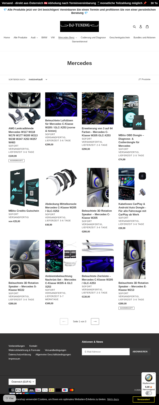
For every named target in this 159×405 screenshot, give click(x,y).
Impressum (14, 358)
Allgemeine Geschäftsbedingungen (53, 354)
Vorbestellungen (17, 346)
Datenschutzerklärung (20, 354)
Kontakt (33, 346)
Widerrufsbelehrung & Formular (24, 350)
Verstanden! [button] (143, 399)
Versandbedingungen (55, 350)
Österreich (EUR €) (21, 381)
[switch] (149, 393)
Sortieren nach (17, 80)
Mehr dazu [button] (113, 399)
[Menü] (154, 374)
